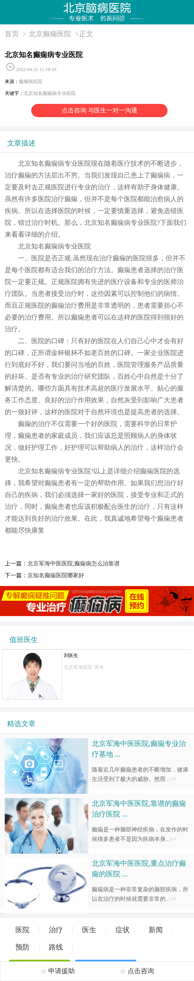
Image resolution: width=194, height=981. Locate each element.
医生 (89, 930)
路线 (56, 947)
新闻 (156, 930)
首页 (12, 34)
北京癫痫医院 (50, 34)
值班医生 (23, 640)
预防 (22, 947)
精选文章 (21, 724)
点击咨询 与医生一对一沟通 (99, 110)
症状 (122, 930)
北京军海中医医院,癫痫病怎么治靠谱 (73, 563)
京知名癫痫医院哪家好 (55, 575)
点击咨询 (141, 971)
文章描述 (21, 143)
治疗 (56, 930)
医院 (22, 930)
